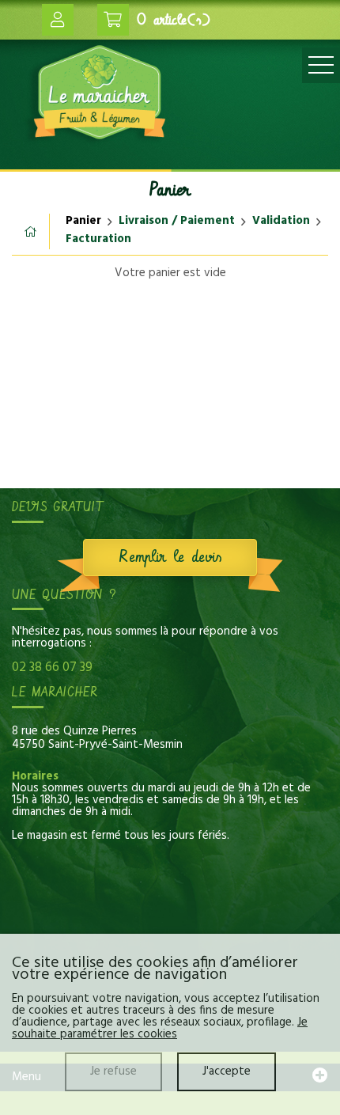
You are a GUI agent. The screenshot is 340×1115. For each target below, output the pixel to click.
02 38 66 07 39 (52, 667)
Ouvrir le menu (321, 65)
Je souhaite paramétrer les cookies (160, 1028)
